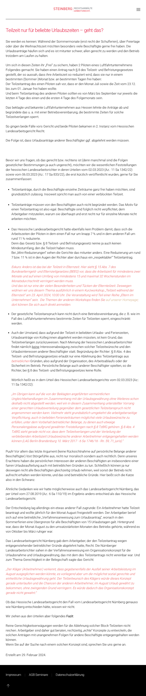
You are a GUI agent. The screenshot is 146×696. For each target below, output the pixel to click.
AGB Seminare (38, 675)
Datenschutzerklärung (70, 675)
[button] (138, 9)
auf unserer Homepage (122, 300)
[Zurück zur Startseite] (73, 9)
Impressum (13, 675)
